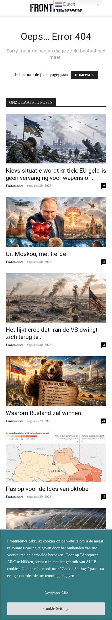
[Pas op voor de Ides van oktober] (56, 457)
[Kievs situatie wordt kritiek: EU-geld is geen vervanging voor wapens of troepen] (56, 138)
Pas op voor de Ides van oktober (48, 488)
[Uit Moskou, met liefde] (56, 221)
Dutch (68, 4)
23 (103, 420)
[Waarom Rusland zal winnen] (56, 381)
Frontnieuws (14, 185)
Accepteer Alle (56, 593)
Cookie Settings (56, 608)
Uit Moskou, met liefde (36, 253)
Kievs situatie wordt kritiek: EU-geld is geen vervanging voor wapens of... (56, 174)
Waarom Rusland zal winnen (43, 413)
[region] (56, 574)
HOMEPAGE (84, 75)
